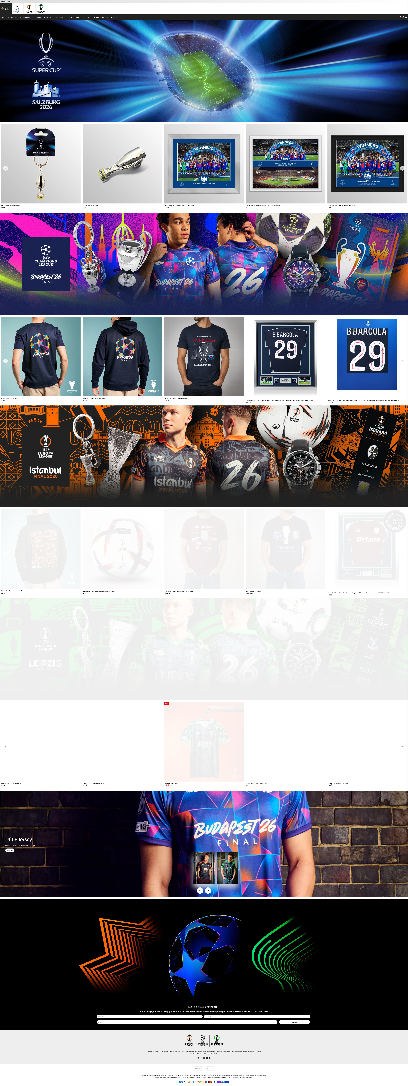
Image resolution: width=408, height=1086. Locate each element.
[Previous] (5, 168)
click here (265, 1012)
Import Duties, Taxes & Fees (172, 1051)
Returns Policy (202, 1051)
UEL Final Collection (27, 17)
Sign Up (294, 1022)
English (197, 1068)
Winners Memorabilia (64, 17)
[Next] (402, 168)
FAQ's (182, 1051)
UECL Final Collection (45, 17)
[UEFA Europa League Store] (29, 8)
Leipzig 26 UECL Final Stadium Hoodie (12, 783)
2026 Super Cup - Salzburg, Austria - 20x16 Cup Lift (179, 205)
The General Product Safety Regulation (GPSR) (204, 1054)
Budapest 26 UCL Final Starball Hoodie (94, 398)
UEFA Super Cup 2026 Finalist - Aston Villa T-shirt (179, 591)
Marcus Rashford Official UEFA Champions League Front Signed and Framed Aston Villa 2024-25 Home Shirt (359, 593)
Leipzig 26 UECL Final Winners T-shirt (256, 783)
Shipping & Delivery (236, 1051)
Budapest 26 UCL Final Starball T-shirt (12, 398)
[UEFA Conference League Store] (41, 8)
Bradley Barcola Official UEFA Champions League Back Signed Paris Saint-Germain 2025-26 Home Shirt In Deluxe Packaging (363, 400)
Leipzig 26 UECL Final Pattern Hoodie (93, 783)
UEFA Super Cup (97, 17)
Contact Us (150, 1051)
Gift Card (258, 1051)
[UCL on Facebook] (201, 1058)
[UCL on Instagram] (207, 1058)
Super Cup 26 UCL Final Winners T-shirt (176, 398)
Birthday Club (159, 1051)
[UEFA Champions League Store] (17, 8)
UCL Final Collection (10, 17)
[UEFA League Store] (6, 8)
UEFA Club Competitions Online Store (155, 1075)
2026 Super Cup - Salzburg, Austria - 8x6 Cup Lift (342, 205)
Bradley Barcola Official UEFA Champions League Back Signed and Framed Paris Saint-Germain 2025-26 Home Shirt (279, 400)
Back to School (111, 17)
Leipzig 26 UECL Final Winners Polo (338, 783)
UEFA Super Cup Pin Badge (90, 205)
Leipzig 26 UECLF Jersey (171, 783)
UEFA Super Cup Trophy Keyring (10, 205)
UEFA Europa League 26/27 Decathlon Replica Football (99, 591)
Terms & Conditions (191, 1051)
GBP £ (209, 1068)
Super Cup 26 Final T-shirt (253, 591)
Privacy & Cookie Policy (223, 1051)
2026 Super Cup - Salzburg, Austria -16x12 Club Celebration (263, 205)
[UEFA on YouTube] (204, 1058)
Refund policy (211, 1051)
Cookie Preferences (248, 1051)
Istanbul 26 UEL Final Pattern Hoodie (11, 591)
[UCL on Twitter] (198, 1058)
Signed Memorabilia (81, 17)
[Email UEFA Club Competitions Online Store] (210, 1058)
